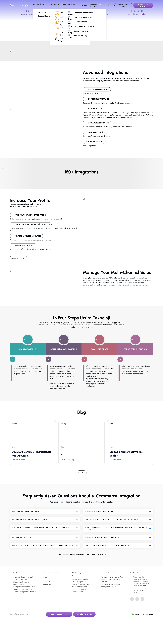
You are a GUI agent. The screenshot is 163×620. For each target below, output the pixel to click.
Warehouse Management (81, 579)
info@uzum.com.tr (139, 593)
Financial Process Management (82, 584)
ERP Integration (80, 22)
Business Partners (94, 5)
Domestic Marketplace (84, 17)
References (46, 584)
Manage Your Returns (108, 587)
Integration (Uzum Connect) (23, 577)
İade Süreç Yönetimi (79, 589)
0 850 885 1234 (138, 590)
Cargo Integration (81, 31)
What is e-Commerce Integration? (26, 511)
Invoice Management (79, 587)
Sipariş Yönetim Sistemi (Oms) (24, 587)
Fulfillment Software (20, 579)
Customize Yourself (78, 592)
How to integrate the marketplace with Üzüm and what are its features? (41, 527)
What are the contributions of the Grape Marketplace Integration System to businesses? (115, 528)
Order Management (79, 582)
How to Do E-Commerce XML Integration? (102, 537)
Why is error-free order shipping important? (29, 519)
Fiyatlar (83, 5)
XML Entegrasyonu (82, 35)
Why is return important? (22, 537)
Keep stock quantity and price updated (111, 581)
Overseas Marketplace (83, 13)
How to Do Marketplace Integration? (99, 511)
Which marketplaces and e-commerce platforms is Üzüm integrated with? (42, 545)
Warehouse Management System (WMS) (22, 583)
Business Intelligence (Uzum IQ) (24, 592)
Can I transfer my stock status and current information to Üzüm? (111, 519)
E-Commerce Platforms (84, 26)
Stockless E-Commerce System (24, 589)
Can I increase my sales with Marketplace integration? (107, 545)
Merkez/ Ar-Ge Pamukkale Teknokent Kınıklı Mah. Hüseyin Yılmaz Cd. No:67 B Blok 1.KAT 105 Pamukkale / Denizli (142, 581)
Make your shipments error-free (112, 577)
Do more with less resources (110, 584)
